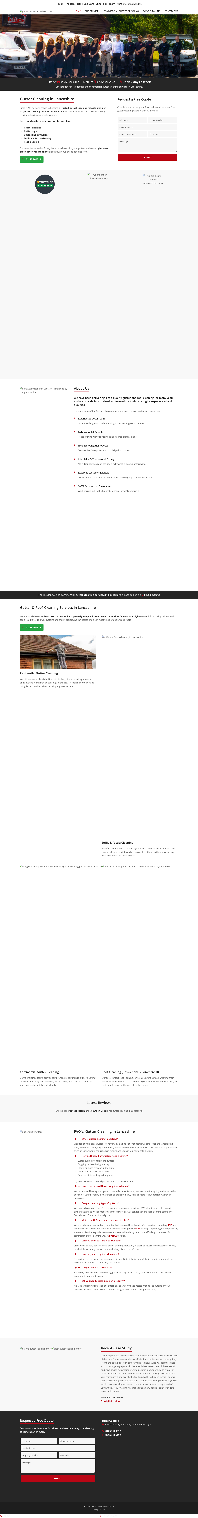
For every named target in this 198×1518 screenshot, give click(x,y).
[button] (176, 11)
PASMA (113, 1235)
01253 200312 (69, 82)
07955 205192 (105, 82)
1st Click (102, 1509)
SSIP (170, 1225)
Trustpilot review (110, 1401)
